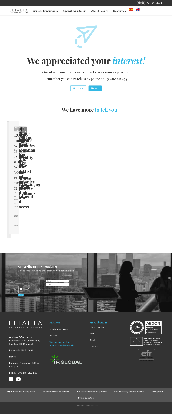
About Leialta (99, 10)
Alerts (93, 340)
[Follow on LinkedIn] (139, 3)
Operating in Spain (74, 10)
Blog (92, 333)
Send (21, 295)
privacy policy (38, 289)
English (140, 10)
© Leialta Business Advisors (86, 405)
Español (134, 10)
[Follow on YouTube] (143, 3)
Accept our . (33, 289)
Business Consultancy (44, 10)
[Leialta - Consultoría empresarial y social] (19, 11)
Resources (119, 10)
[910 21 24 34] (148, 3)
